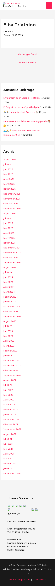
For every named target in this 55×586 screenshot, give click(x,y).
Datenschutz (39, 579)
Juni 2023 (8, 331)
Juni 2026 (8, 169)
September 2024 (12, 262)
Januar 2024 (9, 301)
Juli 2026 (7, 164)
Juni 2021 (8, 443)
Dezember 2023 (12, 306)
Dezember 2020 (12, 473)
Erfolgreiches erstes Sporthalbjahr (21, 107)
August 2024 (9, 267)
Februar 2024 (10, 296)
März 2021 (9, 458)
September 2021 (12, 429)
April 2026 (8, 179)
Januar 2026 (9, 188)
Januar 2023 (9, 355)
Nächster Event (27, 62)
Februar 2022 (10, 409)
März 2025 (9, 237)
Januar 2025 (9, 242)
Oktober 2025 (10, 203)
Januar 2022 (9, 414)
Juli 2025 (7, 218)
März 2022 (9, 404)
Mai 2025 (8, 228)
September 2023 (12, 316)
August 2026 (9, 159)
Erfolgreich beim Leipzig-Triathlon (21, 97)
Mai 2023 (8, 335)
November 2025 (12, 198)
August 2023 (9, 321)
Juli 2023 (7, 326)
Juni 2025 (8, 223)
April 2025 (8, 232)
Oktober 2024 (10, 257)
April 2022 (8, 399)
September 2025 (12, 208)
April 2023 (8, 340)
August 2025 (9, 213)
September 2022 (12, 375)
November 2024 (12, 252)
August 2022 (9, 380)
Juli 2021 (7, 438)
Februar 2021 (10, 463)
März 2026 (9, 183)
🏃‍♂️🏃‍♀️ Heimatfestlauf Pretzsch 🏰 (20, 112)
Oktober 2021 (10, 424)
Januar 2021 (9, 468)
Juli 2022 (7, 384)
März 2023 (9, 345)
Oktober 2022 (10, 370)
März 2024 (9, 291)
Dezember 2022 (12, 360)
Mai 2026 (8, 174)
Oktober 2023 (10, 311)
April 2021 (8, 453)
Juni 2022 (8, 389)
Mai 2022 (8, 394)
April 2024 (8, 286)
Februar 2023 (10, 350)
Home (12, 579)
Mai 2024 (8, 281)
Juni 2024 (8, 277)
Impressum (24, 579)
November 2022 (12, 365)
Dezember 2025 (12, 193)
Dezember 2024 (12, 247)
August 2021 (9, 434)
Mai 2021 (8, 448)
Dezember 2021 (12, 419)
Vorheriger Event (27, 54)
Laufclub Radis (14, 6)
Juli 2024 (7, 272)
